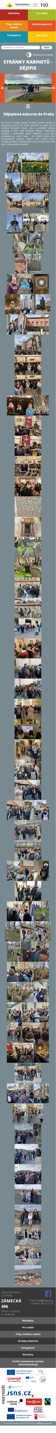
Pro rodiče (42, 13)
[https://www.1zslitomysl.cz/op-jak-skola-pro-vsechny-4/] (28, 1374)
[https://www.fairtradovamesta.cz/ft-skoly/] (49, 1404)
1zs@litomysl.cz (45, 1300)
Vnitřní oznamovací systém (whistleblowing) (28, 1363)
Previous (2, 88)
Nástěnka (14, 13)
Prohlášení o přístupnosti (44, 1423)
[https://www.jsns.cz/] (21, 1397)
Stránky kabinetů (42, 24)
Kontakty (42, 35)
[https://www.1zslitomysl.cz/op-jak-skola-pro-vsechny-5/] (28, 1419)
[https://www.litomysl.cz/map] (15, 1382)
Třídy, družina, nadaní (14, 26)
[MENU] (28, 106)
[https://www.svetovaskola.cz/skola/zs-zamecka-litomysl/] (16, 1404)
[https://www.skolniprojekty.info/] (44, 1382)
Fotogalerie (14, 35)
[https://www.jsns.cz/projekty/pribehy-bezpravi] (35, 1404)
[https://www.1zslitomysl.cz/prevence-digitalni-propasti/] (31, 1382)
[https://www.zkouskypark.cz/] (39, 1412)
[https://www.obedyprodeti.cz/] (17, 1389)
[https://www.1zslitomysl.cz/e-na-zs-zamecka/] (19, 1412)
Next (53, 88)
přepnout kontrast (43, 54)
